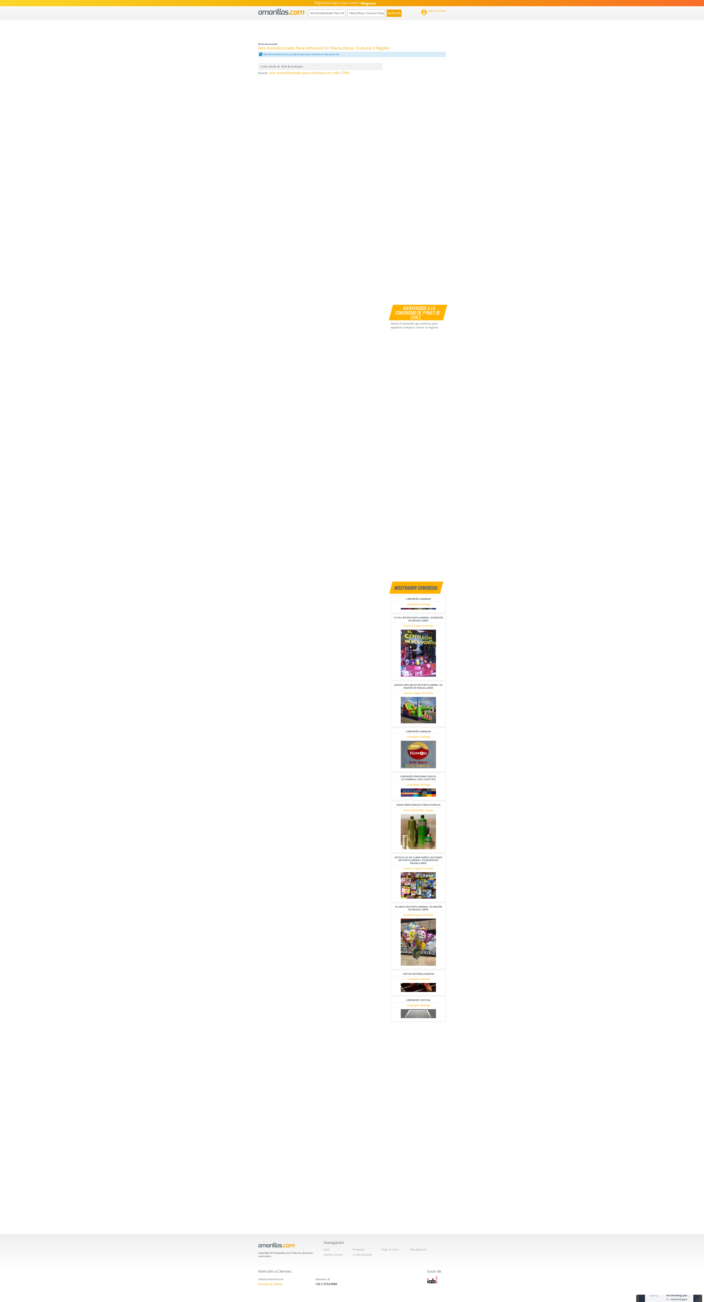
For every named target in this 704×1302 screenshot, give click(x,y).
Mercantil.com (418, 1249)
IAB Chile (432, 1279)
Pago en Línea (390, 1249)
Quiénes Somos (333, 1254)
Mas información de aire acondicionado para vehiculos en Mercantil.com (301, 54)
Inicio (327, 1249)
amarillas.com (281, 11)
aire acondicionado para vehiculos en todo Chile (309, 72)
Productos (358, 1249)
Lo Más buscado (362, 1254)
